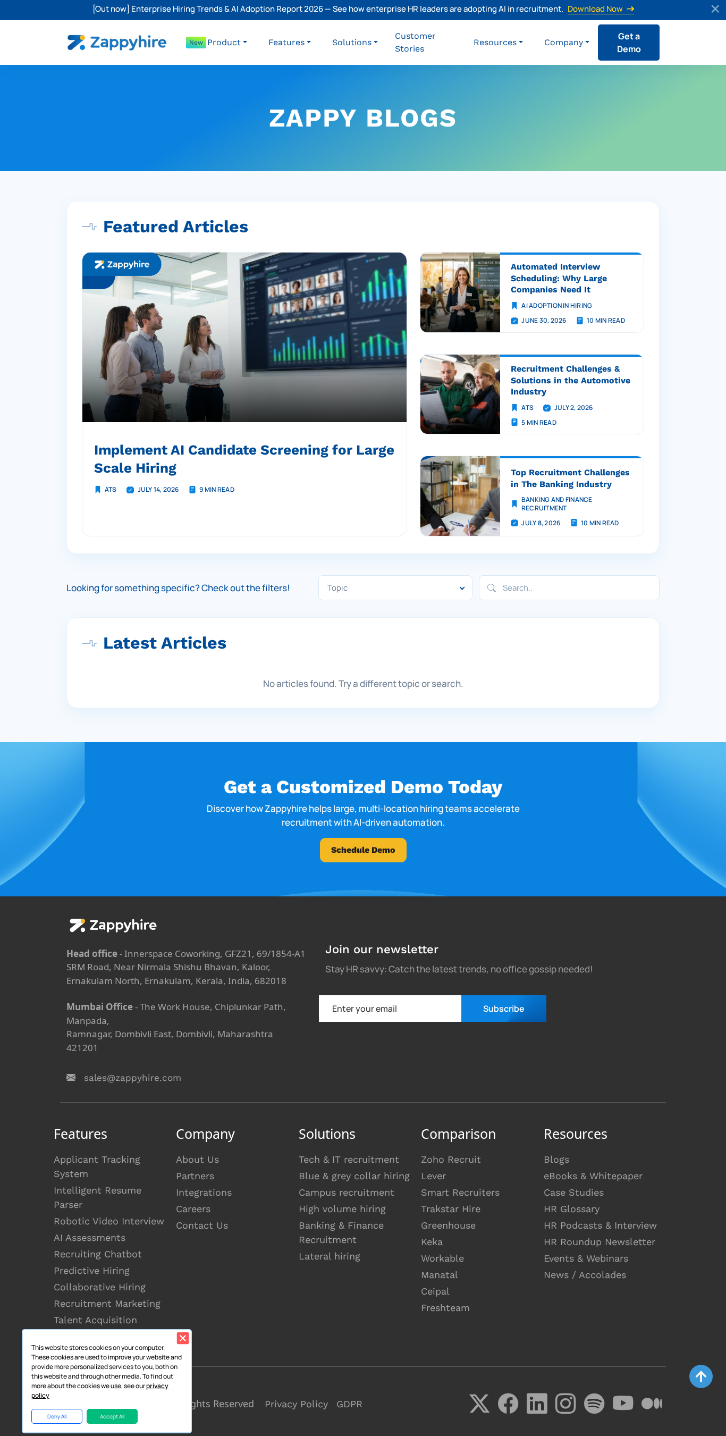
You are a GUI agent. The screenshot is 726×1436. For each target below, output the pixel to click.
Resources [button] (495, 42)
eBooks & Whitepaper (593, 1175)
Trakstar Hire (450, 1208)
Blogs (556, 1159)
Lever (433, 1175)
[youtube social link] (623, 1403)
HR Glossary (572, 1208)
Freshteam (445, 1307)
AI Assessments (89, 1237)
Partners (195, 1175)
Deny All (56, 1416)
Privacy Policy (296, 1403)
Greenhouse (448, 1225)
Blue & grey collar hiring (354, 1175)
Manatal (439, 1274)
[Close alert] (716, 10)
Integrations (204, 1192)
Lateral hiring (329, 1256)
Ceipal (435, 1291)
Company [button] (563, 42)
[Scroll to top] (701, 1376)
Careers (193, 1208)
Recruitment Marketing (107, 1303)
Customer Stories (415, 42)
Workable (442, 1258)
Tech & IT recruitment (349, 1159)
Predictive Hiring (92, 1270)
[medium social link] (651, 1403)
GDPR (349, 1403)
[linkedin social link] (536, 1403)
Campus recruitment (346, 1192)
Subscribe (504, 1008)
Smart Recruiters (460, 1192)
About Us (197, 1159)
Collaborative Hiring (100, 1286)
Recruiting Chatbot (98, 1253)
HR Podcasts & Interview (600, 1225)
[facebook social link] (508, 1403)
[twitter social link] (479, 1403)
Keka (432, 1241)
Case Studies (574, 1192)
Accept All (112, 1416)
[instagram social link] (565, 1403)
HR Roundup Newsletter (599, 1241)
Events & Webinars (586, 1258)
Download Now (595, 9)
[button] (227, 42)
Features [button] (286, 42)
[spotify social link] (594, 1403)
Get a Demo (629, 42)
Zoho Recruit (451, 1159)
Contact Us (202, 1225)
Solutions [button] (352, 42)
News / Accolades (585, 1274)
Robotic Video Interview (109, 1221)
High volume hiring (342, 1208)
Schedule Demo (363, 850)
